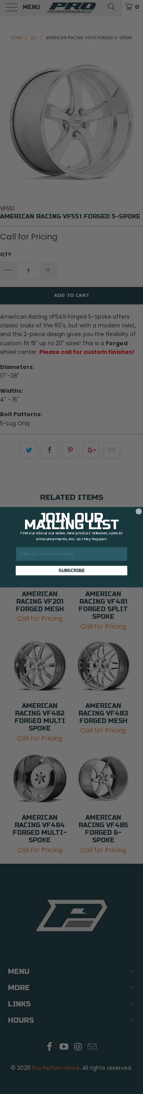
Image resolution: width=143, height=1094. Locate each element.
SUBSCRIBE (71, 570)
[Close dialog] (138, 511)
